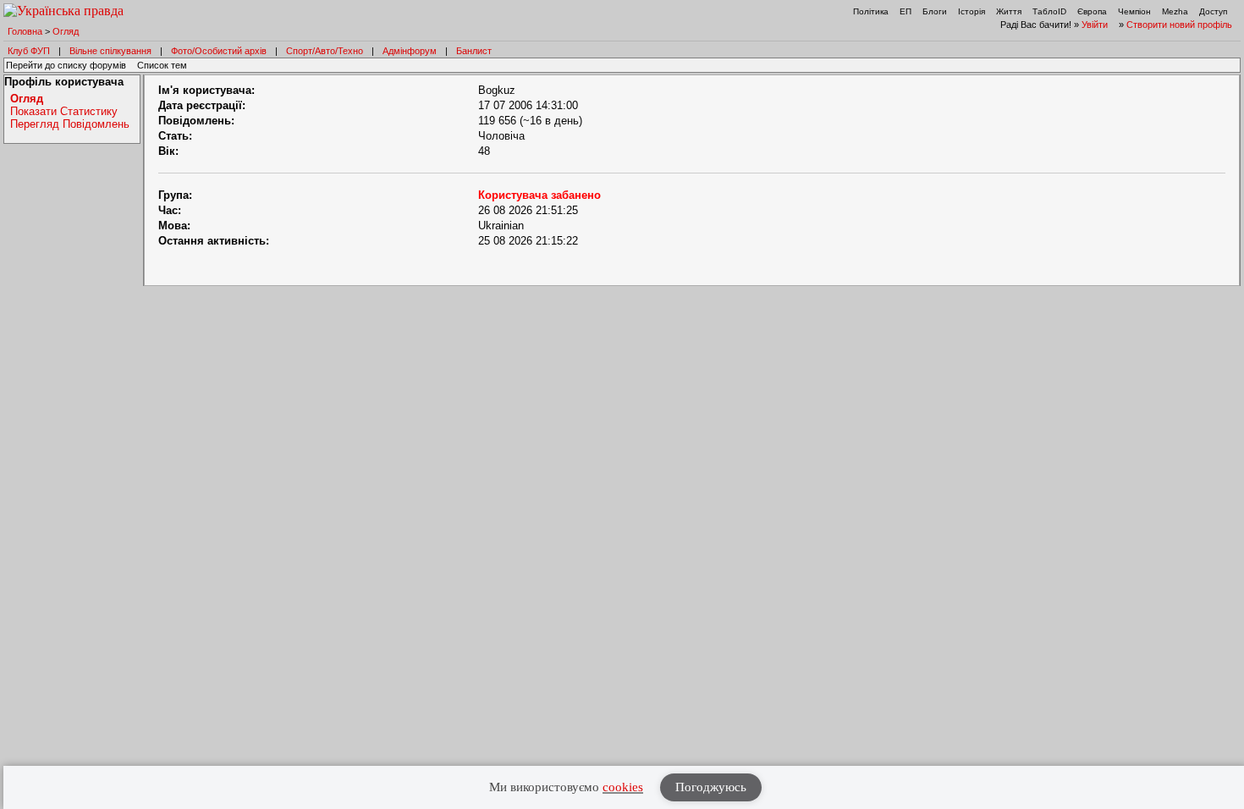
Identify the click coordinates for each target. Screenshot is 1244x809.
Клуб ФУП (29, 51)
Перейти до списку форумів (66, 65)
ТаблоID (1049, 11)
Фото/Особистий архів (219, 51)
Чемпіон (1134, 11)
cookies (623, 787)
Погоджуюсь (710, 787)
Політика (871, 11)
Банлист (474, 51)
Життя (1008, 11)
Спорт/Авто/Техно (324, 51)
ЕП (905, 11)
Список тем (162, 65)
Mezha (1175, 11)
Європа (1092, 11)
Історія (971, 11)
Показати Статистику (64, 111)
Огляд (65, 31)
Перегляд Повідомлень (69, 124)
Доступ (1213, 11)
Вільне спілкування (110, 51)
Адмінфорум (410, 51)
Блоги (934, 11)
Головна (25, 31)
